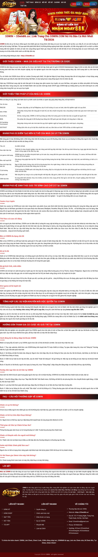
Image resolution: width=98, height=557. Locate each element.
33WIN (22, 2)
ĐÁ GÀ (63, 2)
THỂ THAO (30, 2)
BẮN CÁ (38, 2)
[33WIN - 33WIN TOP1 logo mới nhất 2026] (9, 4)
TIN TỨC (23, 6)
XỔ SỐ (50, 2)
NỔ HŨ (44, 2)
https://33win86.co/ (28, 56)
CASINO (57, 2)
